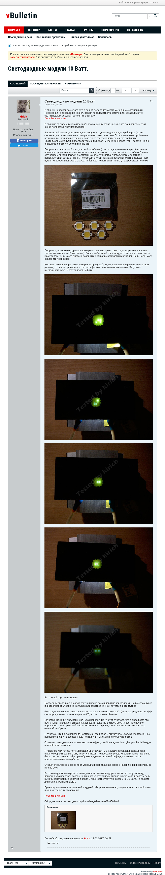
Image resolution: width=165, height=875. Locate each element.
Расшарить (26, 140)
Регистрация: (20, 129)
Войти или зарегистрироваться (137, 2)
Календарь (104, 37)
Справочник (110, 30)
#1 (151, 101)
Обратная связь (140, 863)
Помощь (120, 863)
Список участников (82, 37)
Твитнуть (26, 145)
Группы (88, 30)
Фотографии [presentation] (73, 83)
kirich (23, 116)
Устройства (67, 45)
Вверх (157, 863)
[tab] (18, 83)
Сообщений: (20, 135)
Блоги (52, 30)
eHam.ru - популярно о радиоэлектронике (36, 45)
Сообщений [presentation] (18, 83)
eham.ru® (158, 871)
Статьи (70, 30)
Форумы (14, 30)
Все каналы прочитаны (51, 37)
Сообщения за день (20, 37)
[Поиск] (155, 15)
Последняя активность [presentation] (45, 83)
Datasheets (135, 30)
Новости (34, 30)
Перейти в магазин (55, 118)
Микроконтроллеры (87, 45)
